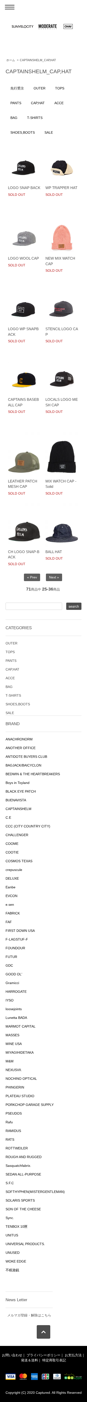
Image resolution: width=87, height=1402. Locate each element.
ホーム (10, 60)
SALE (48, 132)
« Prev (32, 577)
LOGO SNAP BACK (24, 188)
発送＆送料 (29, 1360)
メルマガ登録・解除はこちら (29, 1315)
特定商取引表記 (54, 1360)
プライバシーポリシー (43, 1355)
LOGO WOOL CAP (23, 258)
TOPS (59, 88)
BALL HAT (53, 552)
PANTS (15, 103)
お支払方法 (73, 1355)
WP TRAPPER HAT (61, 188)
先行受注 (17, 88)
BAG (13, 118)
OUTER (39, 88)
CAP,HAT (38, 103)
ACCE (59, 103)
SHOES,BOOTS (22, 132)
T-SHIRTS (35, 118)
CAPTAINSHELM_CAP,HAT (38, 60)
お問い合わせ (12, 1355)
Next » (54, 577)
